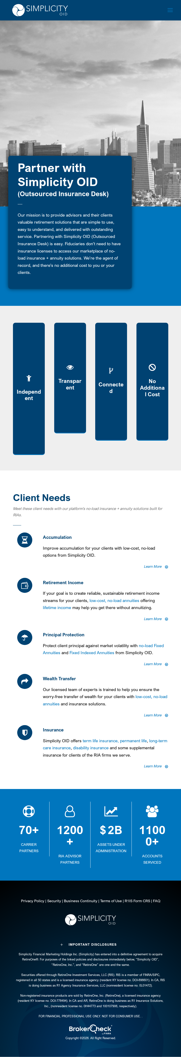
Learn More (152, 566)
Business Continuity (80, 900)
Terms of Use (111, 900)
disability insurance (91, 747)
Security (54, 900)
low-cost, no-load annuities (114, 600)
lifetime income (57, 607)
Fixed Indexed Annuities (92, 652)
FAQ (156, 900)
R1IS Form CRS (137, 900)
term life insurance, (101, 740)
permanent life (133, 740)
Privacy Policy (32, 900)
